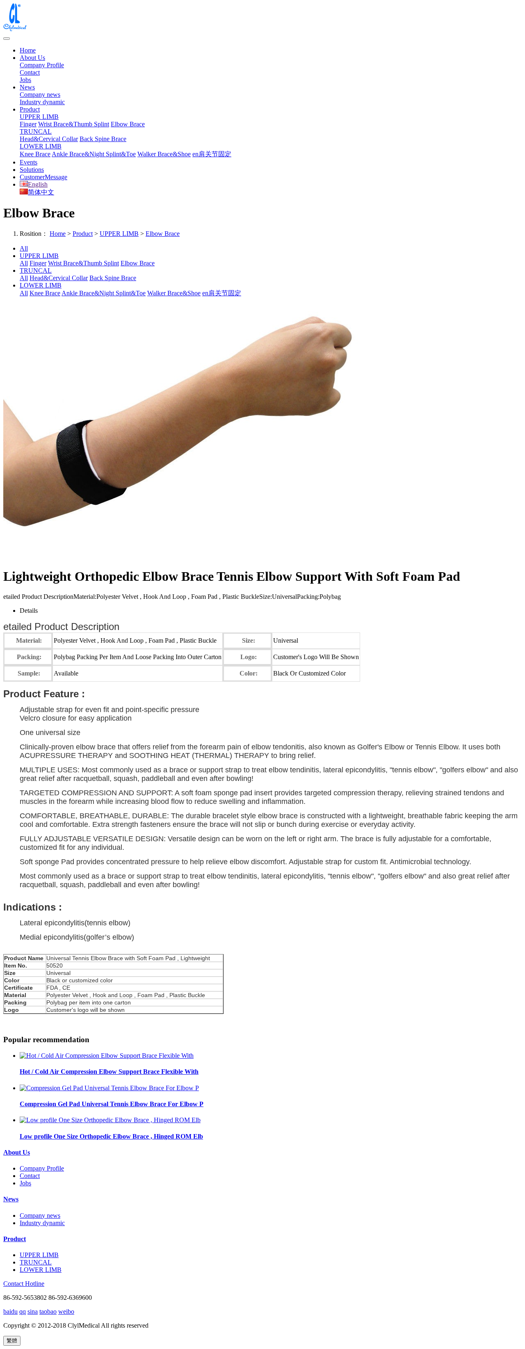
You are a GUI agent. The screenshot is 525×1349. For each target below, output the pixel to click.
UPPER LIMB (39, 116)
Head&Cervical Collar (49, 138)
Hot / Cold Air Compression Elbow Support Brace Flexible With (109, 1071)
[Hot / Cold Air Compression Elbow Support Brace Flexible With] (107, 1055)
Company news (40, 94)
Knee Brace (35, 154)
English (38, 184)
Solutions (32, 169)
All (24, 248)
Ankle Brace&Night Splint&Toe (94, 154)
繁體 (12, 1341)
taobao (48, 1311)
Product (30, 109)
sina (32, 1311)
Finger (28, 124)
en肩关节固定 (211, 154)
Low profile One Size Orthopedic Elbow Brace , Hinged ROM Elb (111, 1136)
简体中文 (41, 192)
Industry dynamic (42, 101)
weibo (66, 1311)
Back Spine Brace (103, 138)
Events (28, 162)
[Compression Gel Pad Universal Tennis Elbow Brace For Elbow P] (109, 1087)
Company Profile (42, 65)
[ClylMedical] (262, 18)
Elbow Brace (128, 124)
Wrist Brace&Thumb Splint (73, 124)
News (27, 87)
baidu (10, 1311)
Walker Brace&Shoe (164, 154)
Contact (30, 72)
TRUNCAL (36, 131)
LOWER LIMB (41, 146)
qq (22, 1311)
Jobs (25, 79)
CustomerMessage (43, 176)
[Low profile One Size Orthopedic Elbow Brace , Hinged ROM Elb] (110, 1119)
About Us (32, 57)
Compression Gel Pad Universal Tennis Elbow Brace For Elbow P (111, 1103)
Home (28, 50)
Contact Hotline (23, 1283)
